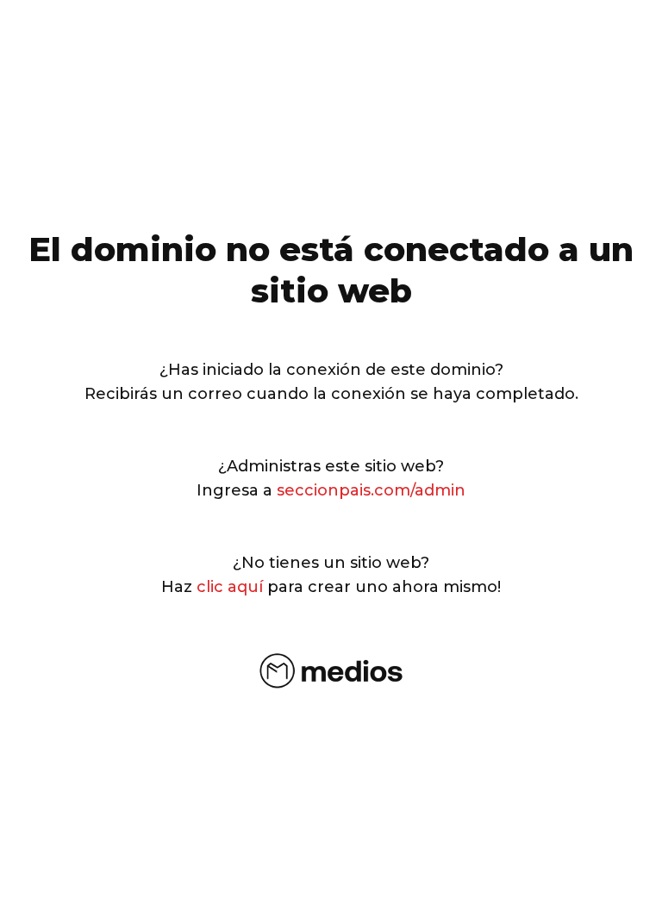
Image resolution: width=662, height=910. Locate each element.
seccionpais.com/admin (371, 490)
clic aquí (230, 586)
